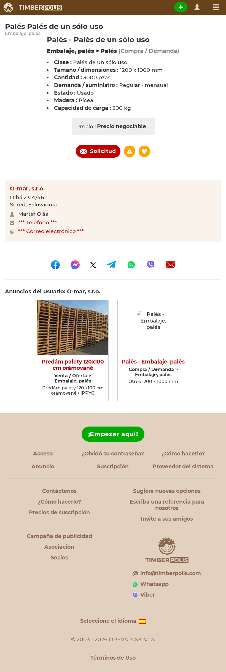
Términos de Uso (113, 658)
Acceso (43, 453)
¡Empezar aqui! (113, 434)
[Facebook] (55, 264)
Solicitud (103, 151)
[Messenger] (75, 264)
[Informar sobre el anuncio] (129, 151)
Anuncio (42, 466)
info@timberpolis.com (170, 573)
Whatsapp (154, 584)
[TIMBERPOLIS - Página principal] (32, 7)
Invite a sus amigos (167, 519)
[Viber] (150, 264)
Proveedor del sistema (183, 466)
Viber (147, 595)
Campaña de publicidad (59, 536)
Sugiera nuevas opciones (167, 491)
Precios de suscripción (59, 512)
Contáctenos (59, 491)
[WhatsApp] (131, 264)
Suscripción (113, 466)
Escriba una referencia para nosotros (167, 505)
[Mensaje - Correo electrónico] (170, 264)
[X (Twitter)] (93, 264)
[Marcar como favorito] (144, 151)
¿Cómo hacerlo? (183, 453)
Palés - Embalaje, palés (153, 362)
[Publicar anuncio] (180, 7)
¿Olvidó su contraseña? (113, 453)
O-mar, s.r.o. (27, 188)
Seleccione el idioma (108, 621)
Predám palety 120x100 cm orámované (73, 365)
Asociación (59, 547)
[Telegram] (111, 264)
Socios (59, 557)
